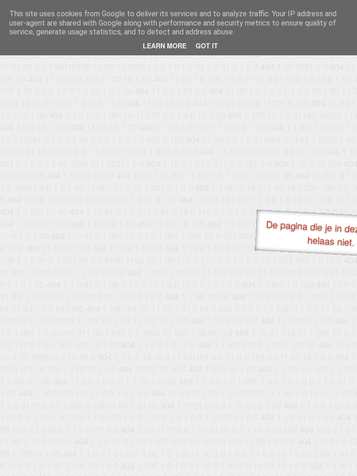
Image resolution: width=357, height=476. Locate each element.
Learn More (164, 45)
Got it (207, 45)
